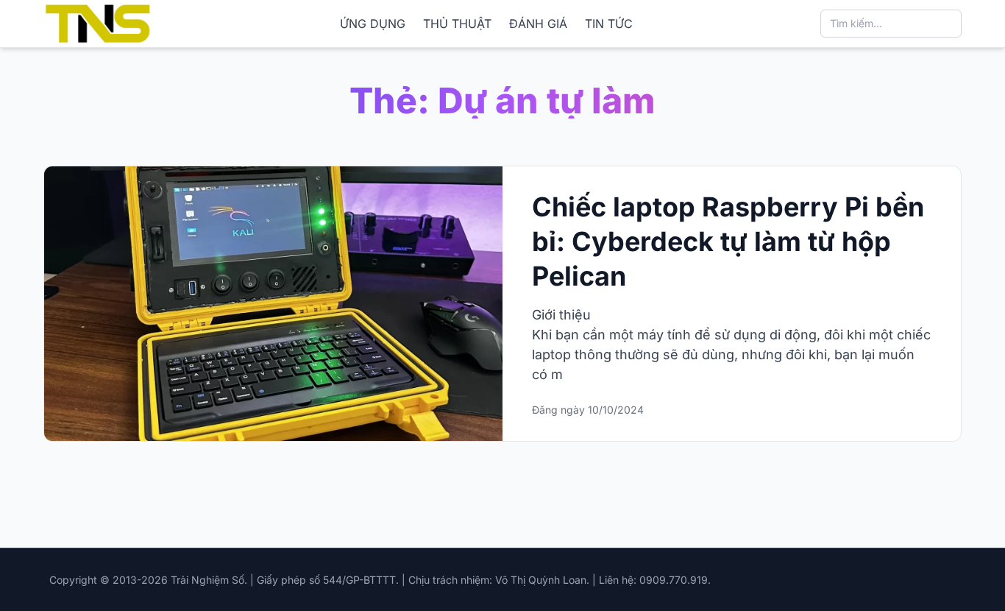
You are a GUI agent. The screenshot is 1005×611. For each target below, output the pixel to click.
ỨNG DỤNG (372, 23)
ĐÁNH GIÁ (538, 23)
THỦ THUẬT (457, 23)
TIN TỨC (609, 23)
